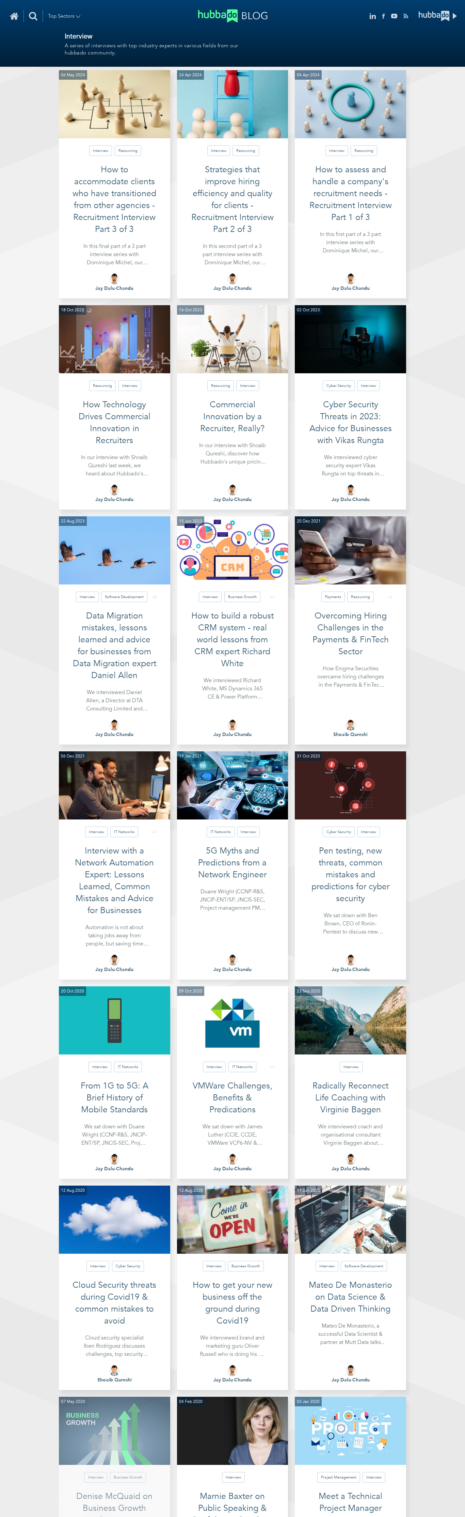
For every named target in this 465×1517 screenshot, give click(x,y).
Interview (100, 150)
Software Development (124, 597)
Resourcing (128, 150)
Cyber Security (338, 386)
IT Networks (124, 832)
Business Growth (242, 597)
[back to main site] (438, 16)
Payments (333, 597)
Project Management (338, 1477)
